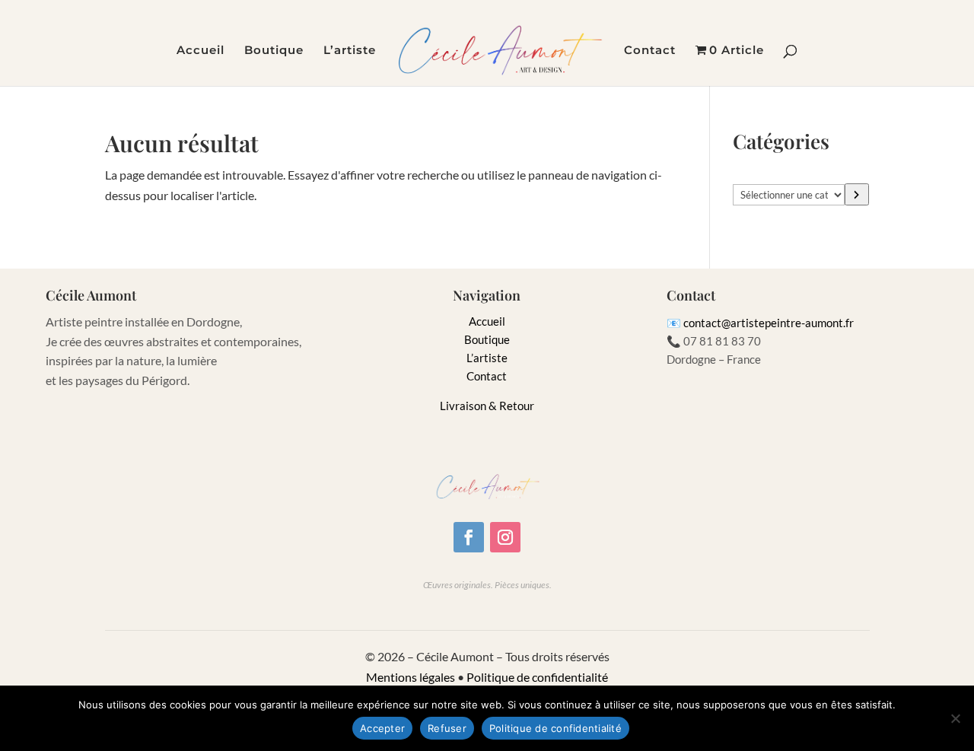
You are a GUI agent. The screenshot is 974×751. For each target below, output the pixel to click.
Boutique (274, 51)
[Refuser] (955, 718)
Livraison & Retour (487, 405)
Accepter (382, 728)
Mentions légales (410, 677)
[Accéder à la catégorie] (857, 194)
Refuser (447, 728)
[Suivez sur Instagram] (505, 537)
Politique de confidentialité (537, 677)
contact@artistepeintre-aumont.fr (768, 322)
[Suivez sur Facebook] (469, 537)
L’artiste (349, 51)
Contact (650, 51)
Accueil (200, 51)
